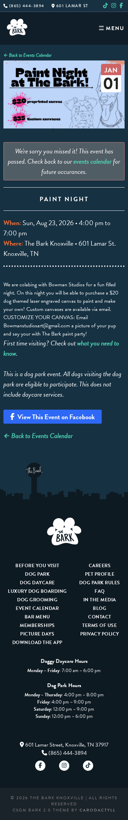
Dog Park (37, 574)
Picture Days (37, 634)
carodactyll (98, 810)
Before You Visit (37, 565)
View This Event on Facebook (55, 417)
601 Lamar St (71, 6)
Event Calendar (37, 608)
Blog (99, 608)
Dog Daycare (37, 582)
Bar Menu (37, 616)
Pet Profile (100, 574)
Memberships (37, 625)
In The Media (99, 599)
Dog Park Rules (99, 582)
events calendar (92, 161)
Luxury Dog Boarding (37, 591)
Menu (114, 28)
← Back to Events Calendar (27, 55)
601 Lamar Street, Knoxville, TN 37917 (67, 745)
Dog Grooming (37, 599)
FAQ (100, 591)
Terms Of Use (99, 625)
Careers (100, 565)
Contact (99, 616)
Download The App (37, 642)
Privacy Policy (99, 634)
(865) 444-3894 (26, 6)
